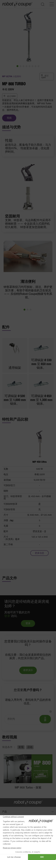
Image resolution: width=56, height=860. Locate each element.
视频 (9, 118)
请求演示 (28, 670)
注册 (45, 719)
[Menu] (52, 4)
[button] (17, 66)
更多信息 (39, 553)
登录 (7, 616)
